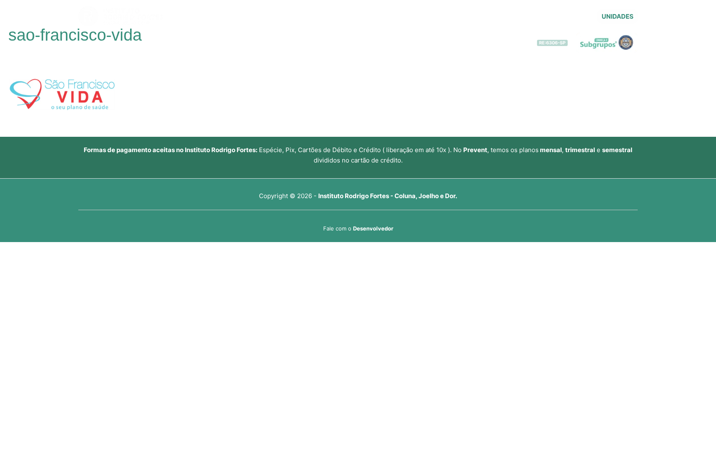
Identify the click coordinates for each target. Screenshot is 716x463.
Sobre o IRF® (297, 16)
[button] (617, 16)
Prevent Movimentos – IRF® (476, 16)
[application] (321, 17)
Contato (534, 16)
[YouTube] (560, 16)
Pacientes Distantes (401, 16)
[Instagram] (585, 16)
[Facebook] (573, 16)
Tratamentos (349, 16)
